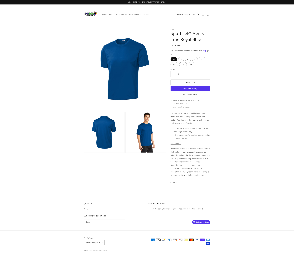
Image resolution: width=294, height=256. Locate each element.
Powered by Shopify (101, 251)
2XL (174, 64)
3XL (183, 64)
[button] (111, 14)
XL (202, 59)
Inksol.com (92, 251)
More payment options (190, 94)
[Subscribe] (122, 222)
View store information (181, 107)
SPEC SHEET (176, 143)
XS (174, 59)
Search (86, 209)
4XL (191, 64)
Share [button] (175, 182)
